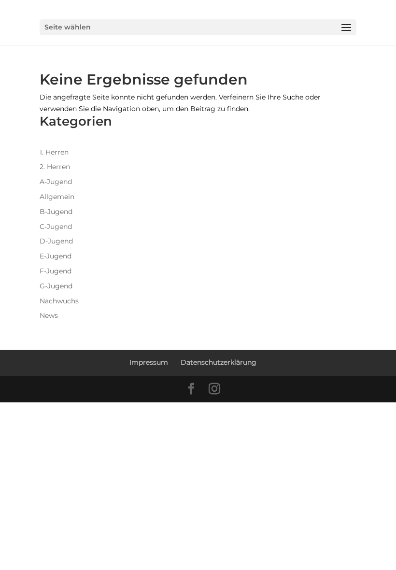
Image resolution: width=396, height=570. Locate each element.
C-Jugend (56, 226)
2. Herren (55, 166)
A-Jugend (56, 181)
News (49, 315)
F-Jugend (55, 271)
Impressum (148, 362)
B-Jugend (56, 211)
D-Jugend (56, 241)
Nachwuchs (59, 301)
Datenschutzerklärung (218, 362)
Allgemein (57, 196)
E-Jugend (55, 256)
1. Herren (54, 152)
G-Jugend (56, 286)
